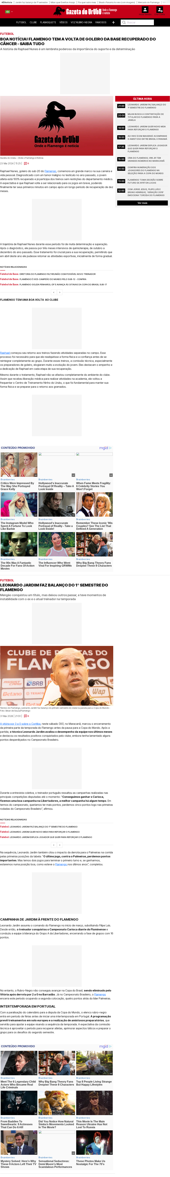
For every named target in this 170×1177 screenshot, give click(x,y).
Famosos (100, 22)
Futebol (21, 22)
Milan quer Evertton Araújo (63, 2)
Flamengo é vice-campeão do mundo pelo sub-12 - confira (53, 279)
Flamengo (50, 171)
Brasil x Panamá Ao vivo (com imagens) (117, 2)
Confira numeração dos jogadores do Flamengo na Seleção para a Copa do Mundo (146, 170)
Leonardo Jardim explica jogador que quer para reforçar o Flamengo (148, 148)
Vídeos (63, 22)
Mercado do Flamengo (149, 2)
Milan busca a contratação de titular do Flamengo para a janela (146, 117)
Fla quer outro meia (87, 2)
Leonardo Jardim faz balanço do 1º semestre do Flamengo (147, 106)
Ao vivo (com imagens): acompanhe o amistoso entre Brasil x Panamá (148, 137)
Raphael (5, 352)
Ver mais (142, 202)
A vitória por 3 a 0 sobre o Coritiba (20, 723)
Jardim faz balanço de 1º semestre (31, 2)
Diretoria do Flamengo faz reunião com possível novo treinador (58, 274)
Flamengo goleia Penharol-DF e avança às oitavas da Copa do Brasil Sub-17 (63, 284)
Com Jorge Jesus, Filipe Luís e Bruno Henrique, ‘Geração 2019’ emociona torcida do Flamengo (146, 192)
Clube (33, 22)
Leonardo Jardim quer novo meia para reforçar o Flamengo (147, 128)
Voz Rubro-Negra (81, 22)
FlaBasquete (48, 22)
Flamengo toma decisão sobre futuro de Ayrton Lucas (146, 181)
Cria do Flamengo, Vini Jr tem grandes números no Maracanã (146, 159)
